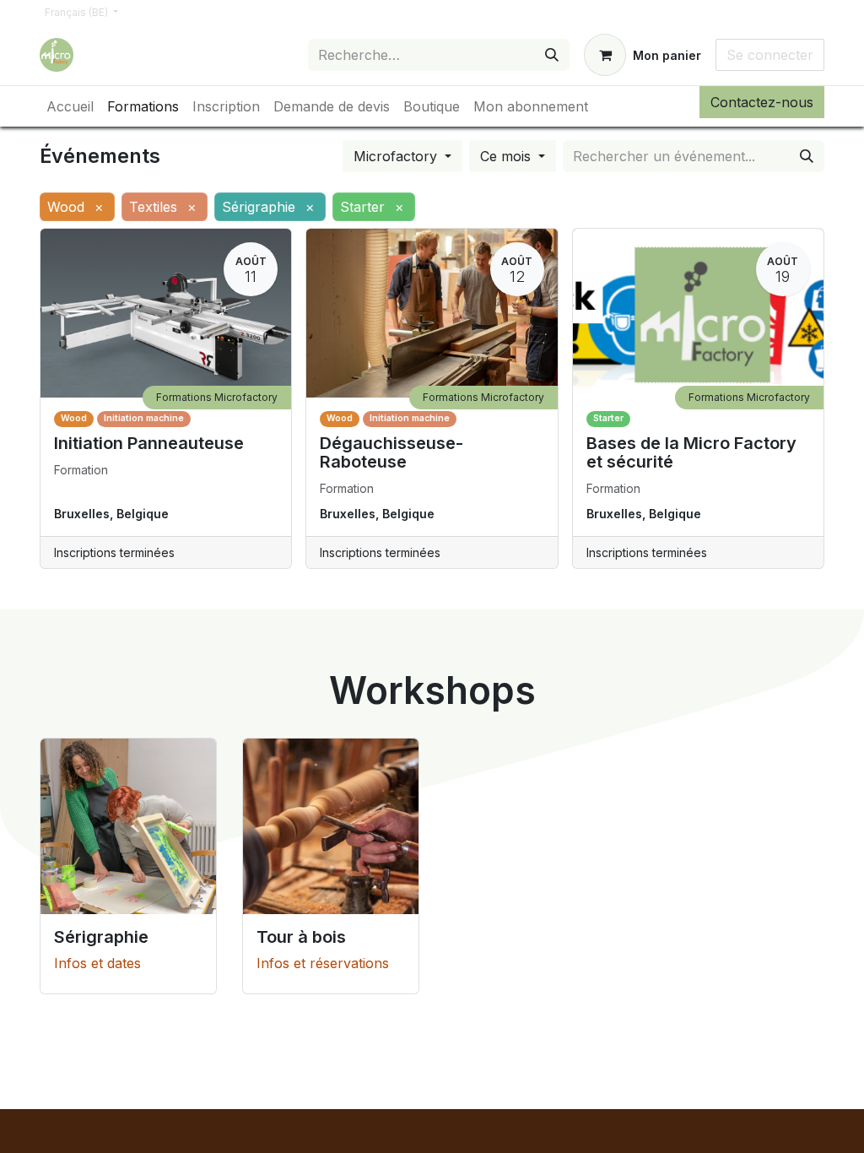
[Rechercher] (552, 55)
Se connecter (769, 54)
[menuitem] (70, 106)
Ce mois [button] (507, 156)
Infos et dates (97, 963)
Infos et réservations (322, 963)
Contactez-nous (761, 102)
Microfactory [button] (397, 156)
